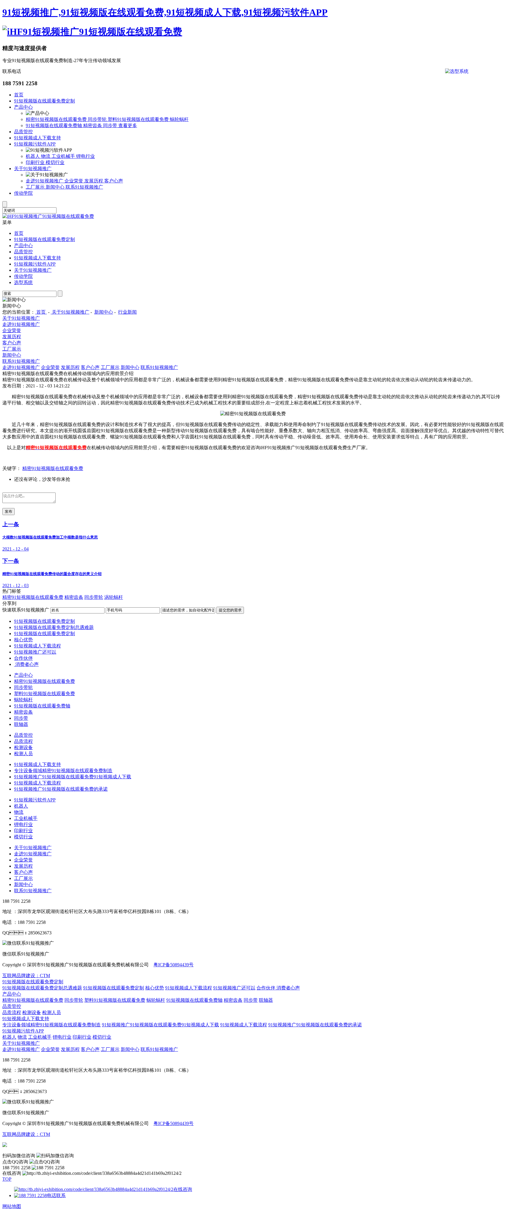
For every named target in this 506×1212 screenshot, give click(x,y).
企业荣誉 (74, 180)
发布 (8, 511)
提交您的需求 (230, 610)
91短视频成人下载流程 (37, 645)
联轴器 (21, 724)
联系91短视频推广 (84, 186)
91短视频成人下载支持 (37, 137)
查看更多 (127, 125)
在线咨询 (182, 1189)
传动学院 (23, 193)
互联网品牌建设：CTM (26, 1134)
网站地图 (11, 1206)
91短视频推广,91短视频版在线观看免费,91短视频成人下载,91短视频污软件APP (165, 12)
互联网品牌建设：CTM (26, 975)
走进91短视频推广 (45, 180)
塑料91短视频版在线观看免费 (139, 119)
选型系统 (23, 282)
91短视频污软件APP (35, 143)
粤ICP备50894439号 (173, 964)
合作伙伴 (23, 658)
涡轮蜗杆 (113, 597)
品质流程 (23, 741)
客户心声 (113, 180)
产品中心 (23, 107)
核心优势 (23, 639)
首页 (18, 94)
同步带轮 (98, 119)
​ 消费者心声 (26, 664)
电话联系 (56, 1195)
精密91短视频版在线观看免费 (57, 119)
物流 (46, 156)
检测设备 (23, 747)
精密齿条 (93, 125)
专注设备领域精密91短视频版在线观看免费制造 (63, 770)
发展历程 (94, 180)
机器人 (33, 156)
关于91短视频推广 (33, 168)
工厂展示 (36, 186)
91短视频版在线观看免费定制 (44, 100)
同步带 (110, 125)
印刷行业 (36, 162)
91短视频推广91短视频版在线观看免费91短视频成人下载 (72, 776)
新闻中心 (56, 186)
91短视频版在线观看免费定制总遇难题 (54, 627)
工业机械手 (64, 156)
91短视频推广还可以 (35, 651)
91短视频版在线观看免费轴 (54, 125)
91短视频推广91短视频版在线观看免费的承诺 (61, 789)
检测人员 (23, 753)
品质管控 (23, 131)
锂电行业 (85, 156)
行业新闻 (127, 312)
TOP (6, 1179)
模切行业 (55, 162)
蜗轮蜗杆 (179, 119)
